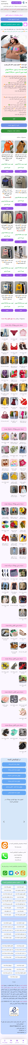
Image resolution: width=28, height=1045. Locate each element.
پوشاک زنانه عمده (20, 29)
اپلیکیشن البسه (17, 9)
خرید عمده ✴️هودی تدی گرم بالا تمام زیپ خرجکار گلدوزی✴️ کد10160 (7, 227)
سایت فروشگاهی (8, 9)
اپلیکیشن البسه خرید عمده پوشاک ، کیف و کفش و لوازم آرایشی (15, 6)
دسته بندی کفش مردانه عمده (14, 659)
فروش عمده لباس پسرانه (14, 781)
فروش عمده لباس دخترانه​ (14, 775)
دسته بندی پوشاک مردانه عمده (14, 565)
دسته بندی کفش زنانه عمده (14, 625)
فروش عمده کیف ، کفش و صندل (14, 787)
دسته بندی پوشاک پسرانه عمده (14, 504)
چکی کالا (7, 1036)
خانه (26, 29)
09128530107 (4, 1)
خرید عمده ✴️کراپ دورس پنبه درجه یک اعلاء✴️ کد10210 (7, 262)
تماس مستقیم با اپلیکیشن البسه (18, 852)
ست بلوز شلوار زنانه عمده (9, 29)
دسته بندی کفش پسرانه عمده (14, 725)
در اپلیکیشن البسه (14, 759)
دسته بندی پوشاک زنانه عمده (14, 325)
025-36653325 (4, 4)
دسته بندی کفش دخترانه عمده (14, 692)
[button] (26, 3)
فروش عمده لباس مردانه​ (14, 770)
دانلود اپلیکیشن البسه (16, 2)
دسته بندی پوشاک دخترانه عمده (14, 429)
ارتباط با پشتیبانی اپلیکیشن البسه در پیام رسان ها (14, 866)
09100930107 (18, 860)
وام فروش (20, 1036)
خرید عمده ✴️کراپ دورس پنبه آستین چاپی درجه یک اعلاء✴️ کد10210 (7, 297)
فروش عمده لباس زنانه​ (14, 764)
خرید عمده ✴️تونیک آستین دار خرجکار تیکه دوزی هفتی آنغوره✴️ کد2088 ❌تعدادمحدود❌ (7, 193)
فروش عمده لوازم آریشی (14, 793)
